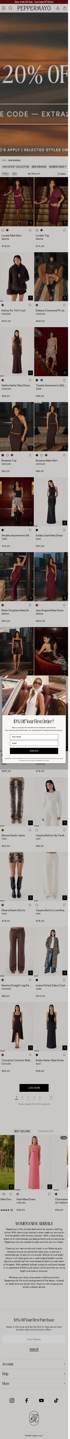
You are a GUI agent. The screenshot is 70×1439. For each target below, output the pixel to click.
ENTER (34, 751)
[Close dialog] (63, 678)
